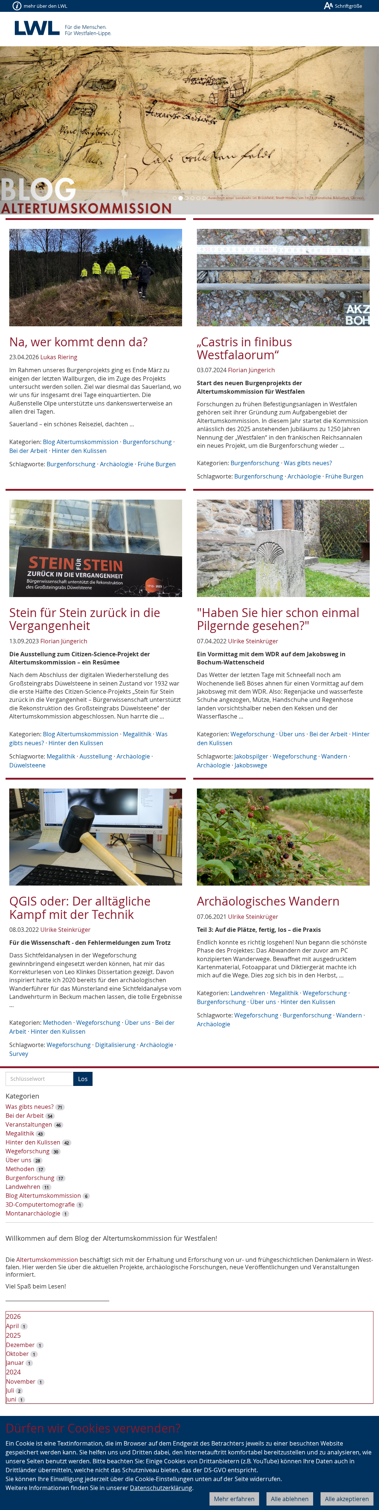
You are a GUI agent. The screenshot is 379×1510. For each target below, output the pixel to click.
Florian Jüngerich (251, 370)
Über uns (292, 734)
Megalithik (137, 734)
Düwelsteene (27, 765)
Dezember (20, 1345)
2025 (13, 1335)
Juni (11, 1399)
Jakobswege (251, 765)
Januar (15, 1363)
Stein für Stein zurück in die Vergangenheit (84, 618)
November (21, 1381)
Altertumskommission (47, 1260)
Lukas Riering (58, 357)
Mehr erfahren (234, 1499)
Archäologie (116, 464)
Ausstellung (96, 756)
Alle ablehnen (290, 1499)
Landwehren (248, 993)
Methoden (57, 1023)
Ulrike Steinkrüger (253, 641)
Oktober (17, 1354)
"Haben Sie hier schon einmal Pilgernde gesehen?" (278, 618)
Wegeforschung (253, 734)
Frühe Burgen (157, 464)
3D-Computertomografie (40, 1204)
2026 (13, 1316)
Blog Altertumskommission (80, 442)
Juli (10, 1390)
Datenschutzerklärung (161, 1488)
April (12, 1326)
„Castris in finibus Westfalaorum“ (244, 348)
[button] (28, 130)
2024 (13, 1371)
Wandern (334, 756)
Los (83, 1079)
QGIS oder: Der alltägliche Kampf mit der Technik (80, 907)
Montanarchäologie (33, 1213)
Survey (18, 1054)
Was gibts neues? (308, 463)
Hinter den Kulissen (79, 451)
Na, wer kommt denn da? (78, 342)
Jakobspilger (251, 756)
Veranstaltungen (29, 1124)
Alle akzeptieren (347, 1499)
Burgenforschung (147, 442)
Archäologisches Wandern (268, 901)
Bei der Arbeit (28, 451)
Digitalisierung (115, 1045)
